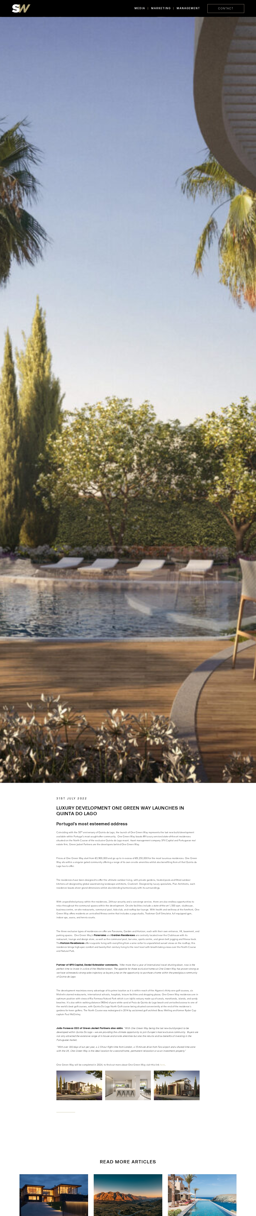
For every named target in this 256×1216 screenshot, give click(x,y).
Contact (226, 8)
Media (140, 8)
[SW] (21, 8)
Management (188, 8)
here (162, 1065)
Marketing (161, 8)
